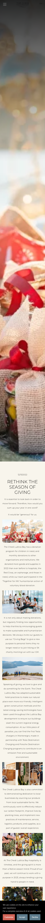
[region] (4, 4)
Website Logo (22, 5)
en (41, 4)
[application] (22, 912)
